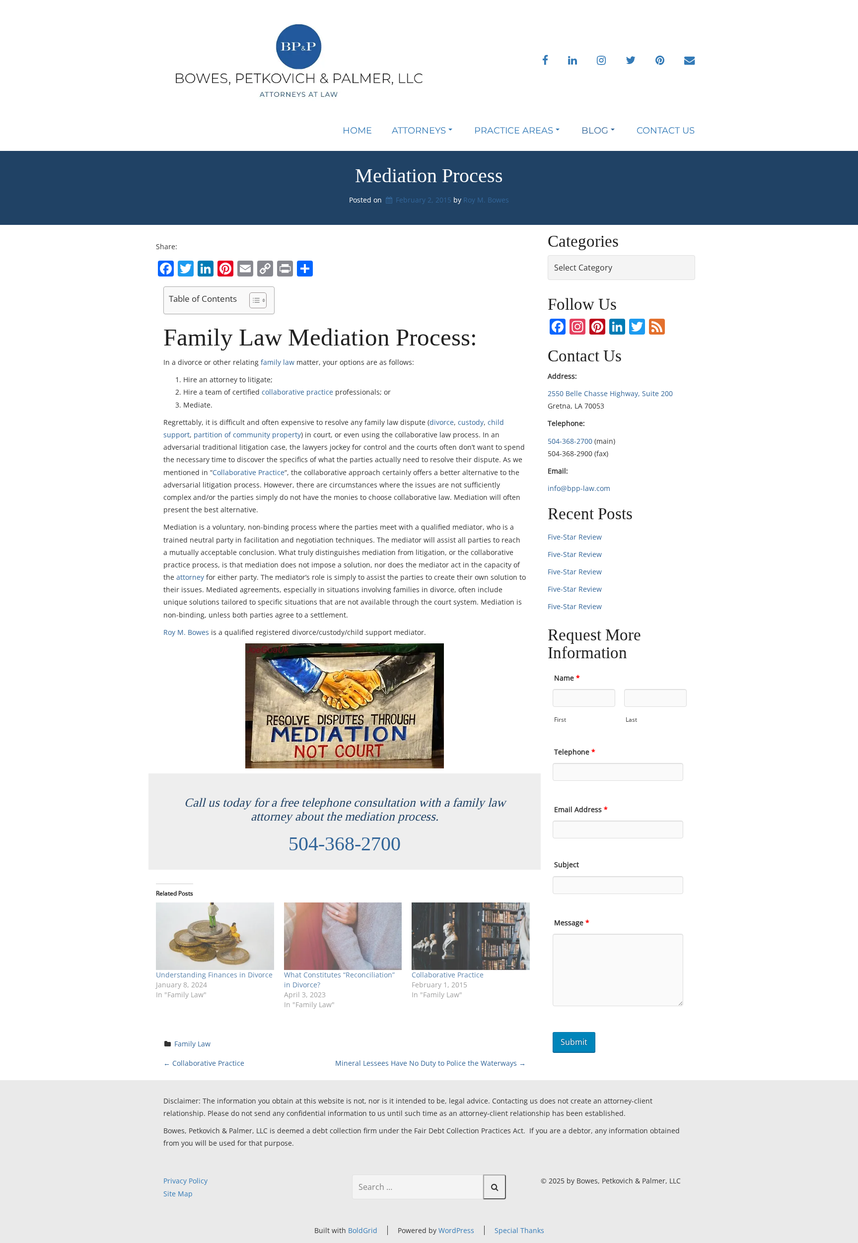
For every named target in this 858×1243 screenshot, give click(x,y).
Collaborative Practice (249, 472)
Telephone (574, 752)
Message (571, 922)
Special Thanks (519, 1230)
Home (357, 130)
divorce (441, 422)
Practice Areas (513, 130)
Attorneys (419, 130)
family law (277, 362)
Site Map (178, 1193)
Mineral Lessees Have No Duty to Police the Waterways (430, 1063)
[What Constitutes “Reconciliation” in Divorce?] (343, 936)
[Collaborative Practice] (471, 936)
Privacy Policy (185, 1180)
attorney (190, 577)
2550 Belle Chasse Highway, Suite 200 (610, 393)
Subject (566, 864)
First (560, 719)
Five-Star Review (575, 537)
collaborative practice (297, 392)
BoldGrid (362, 1230)
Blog (594, 130)
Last (631, 719)
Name (567, 678)
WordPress (456, 1230)
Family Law (192, 1043)
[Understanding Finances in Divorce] (215, 936)
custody (471, 422)
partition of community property (247, 434)
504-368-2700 (344, 843)
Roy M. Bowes (486, 200)
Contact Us (666, 130)
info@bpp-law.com (579, 488)
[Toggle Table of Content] (253, 300)
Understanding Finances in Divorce (214, 974)
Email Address (581, 809)
